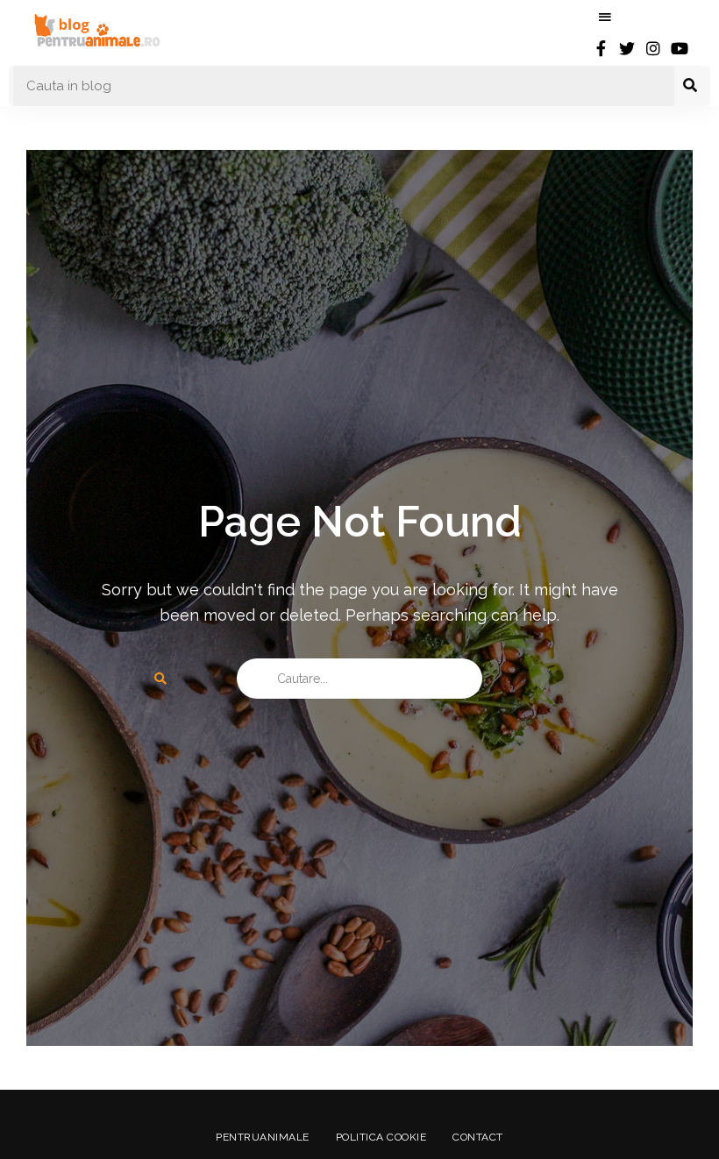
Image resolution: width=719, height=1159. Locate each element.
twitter (627, 48)
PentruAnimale (263, 1137)
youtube (679, 48)
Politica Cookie (381, 1137)
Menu (605, 17)
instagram (653, 48)
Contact (477, 1137)
